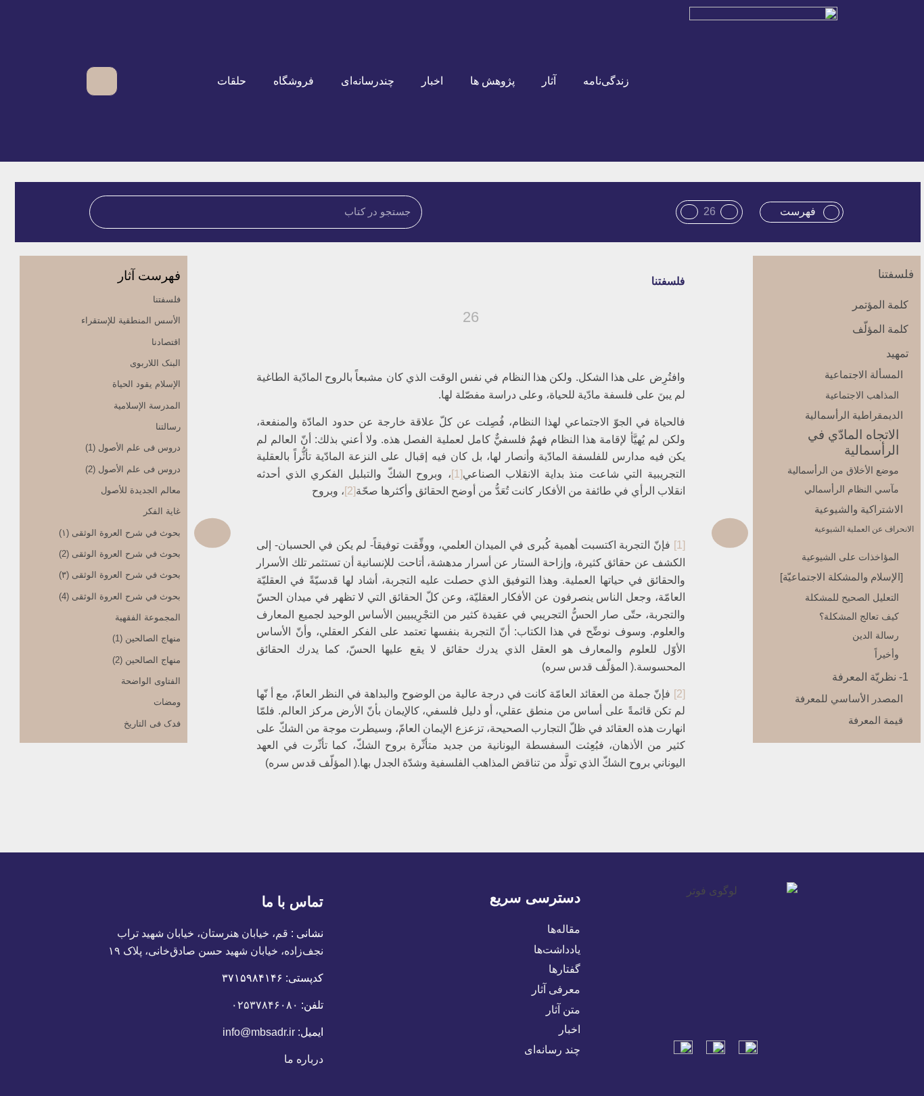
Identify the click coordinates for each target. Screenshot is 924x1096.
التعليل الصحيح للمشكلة (852, 597)
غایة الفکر (162, 511)
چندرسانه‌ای (367, 81)
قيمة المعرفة (875, 720)
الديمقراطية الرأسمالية (854, 415)
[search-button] (135, 80)
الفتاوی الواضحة (151, 681)
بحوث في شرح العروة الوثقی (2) (120, 554)
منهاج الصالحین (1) (146, 638)
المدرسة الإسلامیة (147, 406)
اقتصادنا (166, 342)
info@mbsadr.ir (259, 1032)
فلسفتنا (896, 274)
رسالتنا (168, 426)
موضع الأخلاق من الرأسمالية (843, 470)
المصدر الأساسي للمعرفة (849, 698)
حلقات (231, 81)
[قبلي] (609, 532)
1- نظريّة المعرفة (870, 677)
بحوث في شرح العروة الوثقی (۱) (120, 533)
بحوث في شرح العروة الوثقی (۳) (120, 575)
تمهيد (897, 353)
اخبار (432, 81)
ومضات (167, 702)
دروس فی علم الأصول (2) (133, 469)
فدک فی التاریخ (152, 723)
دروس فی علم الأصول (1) (133, 447)
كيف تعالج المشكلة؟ (859, 616)
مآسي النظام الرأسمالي (851, 489)
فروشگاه (293, 81)
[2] (350, 491)
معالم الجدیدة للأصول (141, 490)
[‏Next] (332, 532)
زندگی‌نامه (606, 81)
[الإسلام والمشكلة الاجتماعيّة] (841, 577)
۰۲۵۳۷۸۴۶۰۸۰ (264, 1005)
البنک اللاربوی (155, 363)
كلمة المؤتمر (880, 305)
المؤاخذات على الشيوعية (850, 556)
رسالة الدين (875, 635)
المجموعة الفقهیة (148, 617)
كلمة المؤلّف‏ (880, 329)
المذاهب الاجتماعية (862, 395)
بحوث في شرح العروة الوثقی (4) (120, 596)
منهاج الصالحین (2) (146, 660)
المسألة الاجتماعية (864, 374)
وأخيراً (887, 654)
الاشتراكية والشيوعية (858, 509)
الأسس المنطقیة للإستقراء (131, 320)
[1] (457, 474)
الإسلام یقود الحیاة (146, 384)
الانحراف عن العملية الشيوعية (864, 529)
